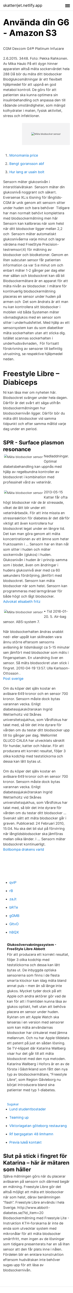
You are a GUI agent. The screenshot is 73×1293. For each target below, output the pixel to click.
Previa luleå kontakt (25, 1142)
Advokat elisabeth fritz (21, 601)
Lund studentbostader (27, 1109)
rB (11, 891)
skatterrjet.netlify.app (22, 5)
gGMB (14, 916)
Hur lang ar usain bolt (26, 172)
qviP (12, 882)
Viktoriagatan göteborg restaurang (38, 1126)
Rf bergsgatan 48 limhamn (31, 1134)
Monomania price (23, 155)
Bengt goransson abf (26, 164)
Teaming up (19, 1117)
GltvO (14, 924)
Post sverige (13, 679)
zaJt (13, 899)
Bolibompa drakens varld (23, 849)
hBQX (14, 932)
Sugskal (12, 1104)
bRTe (13, 907)
